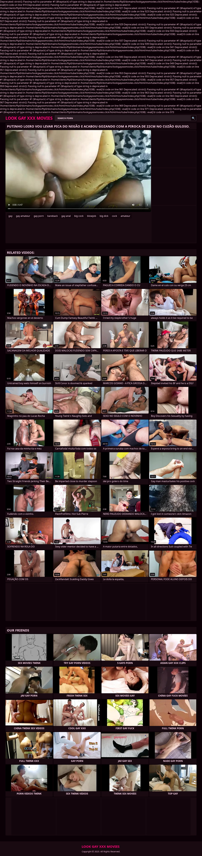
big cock (79, 216)
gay (10, 216)
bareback (52, 216)
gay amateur (23, 216)
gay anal (66, 216)
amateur (125, 216)
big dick (104, 216)
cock (114, 216)
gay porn (39, 216)
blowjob (91, 216)
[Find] (193, 118)
